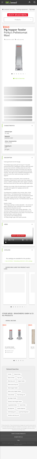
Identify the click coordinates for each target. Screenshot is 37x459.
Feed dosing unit (21, 394)
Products (18, 20)
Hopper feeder (21, 381)
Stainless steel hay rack (13, 415)
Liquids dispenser (21, 408)
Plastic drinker (11, 377)
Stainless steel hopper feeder (15, 401)
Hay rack (19, 377)
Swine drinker (11, 394)
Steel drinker (23, 405)
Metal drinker (17, 374)
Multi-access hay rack (13, 384)
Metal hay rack (11, 381)
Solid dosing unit (12, 412)
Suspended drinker (12, 405)
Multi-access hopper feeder (14, 391)
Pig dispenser (11, 408)
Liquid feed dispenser (23, 412)
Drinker (9, 374)
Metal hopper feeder (13, 388)
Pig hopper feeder (12, 398)
